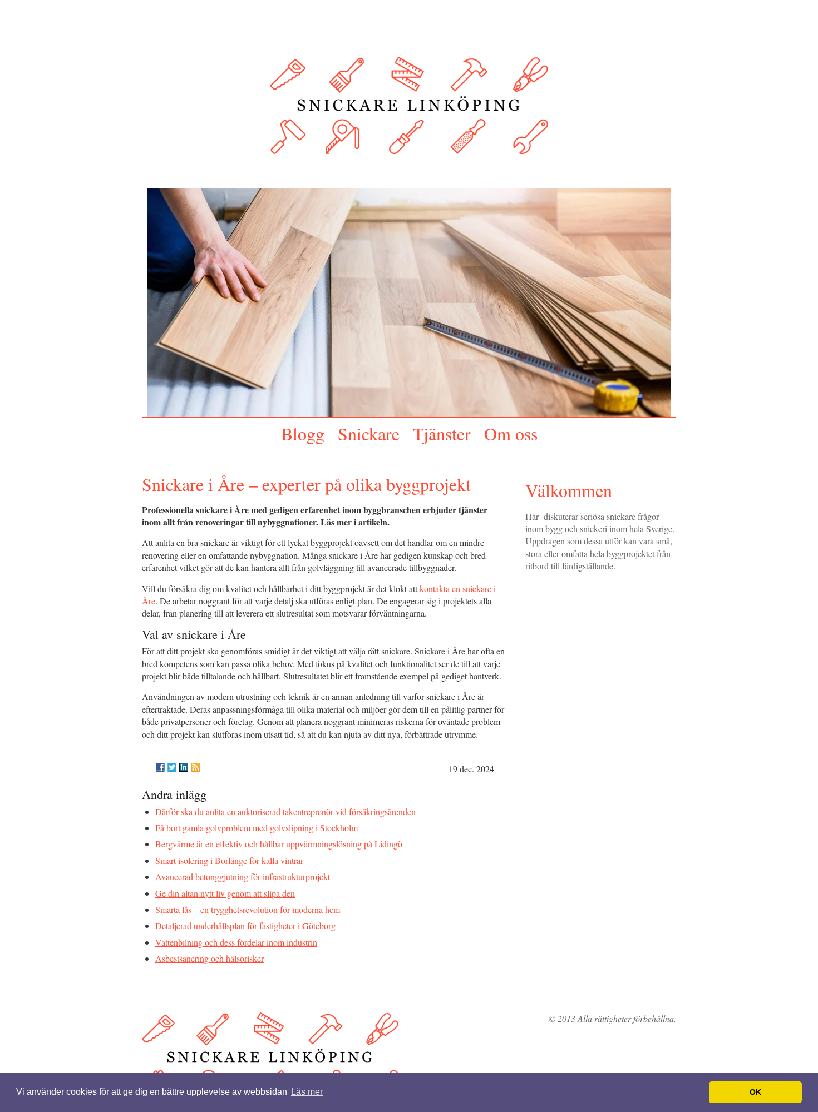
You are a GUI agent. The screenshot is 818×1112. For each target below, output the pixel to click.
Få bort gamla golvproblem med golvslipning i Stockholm (256, 827)
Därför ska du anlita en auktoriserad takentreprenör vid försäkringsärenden (285, 811)
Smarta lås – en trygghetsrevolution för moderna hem (247, 909)
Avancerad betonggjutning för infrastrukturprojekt (242, 876)
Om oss (511, 433)
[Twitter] (171, 767)
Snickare (369, 433)
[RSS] (195, 767)
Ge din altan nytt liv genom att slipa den (225, 893)
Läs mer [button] (307, 1091)
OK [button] (755, 1092)
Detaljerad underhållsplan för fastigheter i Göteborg (245, 925)
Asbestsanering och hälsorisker (209, 958)
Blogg (302, 433)
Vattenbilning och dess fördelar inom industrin (236, 942)
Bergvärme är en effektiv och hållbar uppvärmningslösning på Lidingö (278, 844)
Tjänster (442, 433)
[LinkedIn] (183, 767)
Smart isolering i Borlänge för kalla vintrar (229, 860)
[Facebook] (160, 767)
